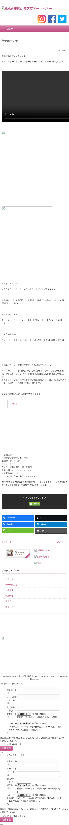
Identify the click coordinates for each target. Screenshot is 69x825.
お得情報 (9, 590)
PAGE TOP (63, 797)
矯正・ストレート (13, 607)
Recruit (13, 404)
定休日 (8, 601)
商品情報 (9, 596)
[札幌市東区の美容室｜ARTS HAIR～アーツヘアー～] (27, 8)
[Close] (1, 752)
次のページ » (63, 542)
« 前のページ (6, 542)
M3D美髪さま (11, 584)
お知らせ (9, 579)
